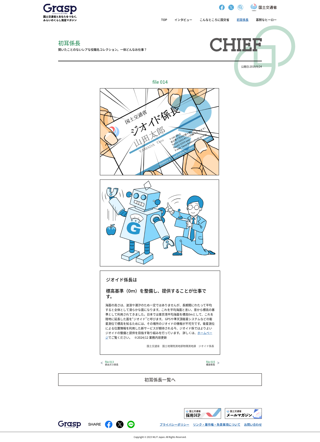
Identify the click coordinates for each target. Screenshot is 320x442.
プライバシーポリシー (174, 424)
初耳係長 (243, 19)
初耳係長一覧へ (160, 379)
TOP (164, 19)
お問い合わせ (253, 424)
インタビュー (183, 19)
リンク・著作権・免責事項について (216, 424)
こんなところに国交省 (214, 19)
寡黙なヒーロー (266, 19)
